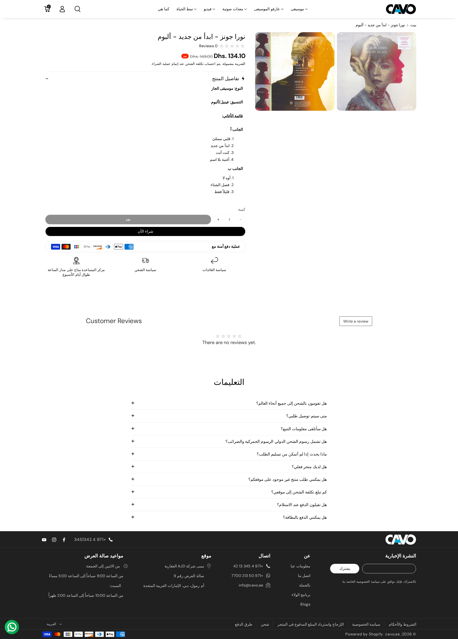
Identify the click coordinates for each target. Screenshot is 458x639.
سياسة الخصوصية (366, 624)
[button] (299, 9)
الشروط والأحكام (402, 624)
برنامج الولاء (300, 594)
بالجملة (304, 585)
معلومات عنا (300, 566)
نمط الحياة (185, 8)
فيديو (208, 8)
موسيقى (297, 8)
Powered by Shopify (364, 634)
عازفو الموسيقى (267, 8)
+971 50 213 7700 (247, 575)
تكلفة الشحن (194, 64)
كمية (241, 209)
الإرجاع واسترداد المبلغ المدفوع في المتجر (310, 624)
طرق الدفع (243, 624)
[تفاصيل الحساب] (62, 9)
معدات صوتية (232, 8)
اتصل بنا (304, 575)
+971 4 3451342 (90, 539)
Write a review (355, 321)
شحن (265, 624)
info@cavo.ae (251, 585)
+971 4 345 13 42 (248, 566)
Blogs (305, 604)
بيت (413, 24)
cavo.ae (392, 634)
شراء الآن (145, 231)
